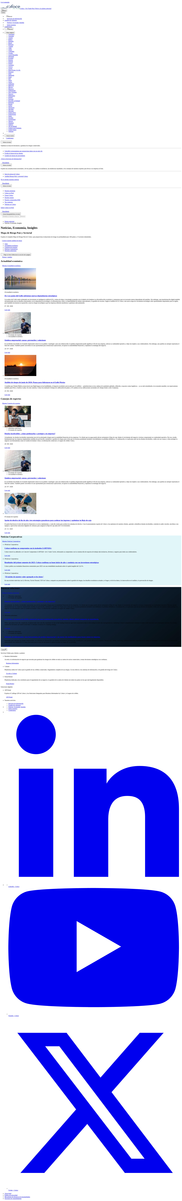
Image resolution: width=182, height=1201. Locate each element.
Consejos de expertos (11, 247)
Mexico (10, 87)
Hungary (11, 72)
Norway (10, 94)
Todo (6, 244)
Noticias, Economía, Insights (16, 707)
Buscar (23, 216)
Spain (10, 116)
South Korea (12, 114)
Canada (10, 46)
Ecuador (10, 58)
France (10, 63)
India (9, 73)
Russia (10, 104)
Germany (11, 65)
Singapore (11, 107)
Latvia (10, 82)
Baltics (10, 39)
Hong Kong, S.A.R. (14, 70)
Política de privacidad (11, 1195)
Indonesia (11, 75)
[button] (8, 16)
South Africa (12, 113)
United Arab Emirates (14, 128)
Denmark (11, 56)
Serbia (10, 106)
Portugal (10, 99)
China (10, 50)
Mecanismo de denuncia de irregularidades (17, 1197)
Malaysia (11, 85)
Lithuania (11, 84)
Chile (10, 48)
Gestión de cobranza (14, 705)
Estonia (10, 60)
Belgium (10, 41)
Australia (11, 36)
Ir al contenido (5, 2)
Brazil (10, 43)
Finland (10, 61)
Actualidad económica (11, 245)
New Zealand (12, 92)
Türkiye (10, 124)
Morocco (11, 89)
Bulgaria (10, 44)
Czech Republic (13, 55)
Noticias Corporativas (11, 249)
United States (12, 130)
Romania (11, 102)
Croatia (10, 53)
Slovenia (11, 111)
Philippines (11, 96)
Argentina (11, 34)
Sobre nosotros (12, 708)
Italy (9, 79)
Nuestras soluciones (10, 250)
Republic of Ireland (14, 101)
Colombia (11, 51)
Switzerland (11, 119)
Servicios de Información (15, 703)
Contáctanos (12, 710)
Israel (10, 77)
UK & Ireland (12, 126)
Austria (10, 38)
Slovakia (11, 109)
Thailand (11, 123)
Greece (10, 67)
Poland (10, 97)
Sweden (10, 118)
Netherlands (12, 90)
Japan (10, 80)
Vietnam (10, 131)
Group (10, 68)
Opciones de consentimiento (13, 1198)
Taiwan (10, 121)
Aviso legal (8, 1193)
